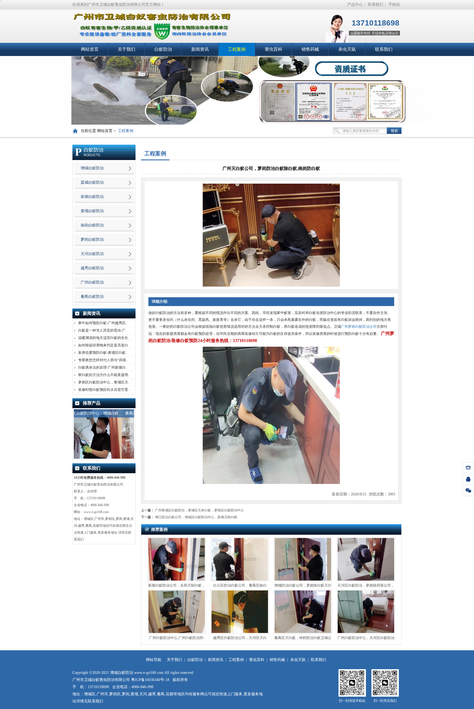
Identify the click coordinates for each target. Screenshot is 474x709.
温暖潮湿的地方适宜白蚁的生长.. (104, 338)
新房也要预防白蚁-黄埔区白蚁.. (102, 353)
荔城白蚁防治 (92, 182)
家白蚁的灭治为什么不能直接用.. (104, 375)
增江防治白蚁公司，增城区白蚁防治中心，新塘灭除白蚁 (196, 517)
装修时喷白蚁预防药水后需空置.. (104, 390)
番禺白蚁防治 (92, 297)
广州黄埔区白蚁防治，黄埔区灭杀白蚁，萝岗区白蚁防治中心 (199, 510)
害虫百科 (273, 49)
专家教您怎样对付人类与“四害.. (103, 360)
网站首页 (89, 49)
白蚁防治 (163, 49)
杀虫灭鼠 (347, 49)
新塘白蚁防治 (92, 197)
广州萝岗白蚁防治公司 (359, 326)
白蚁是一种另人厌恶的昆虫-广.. (102, 330)
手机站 (394, 4)
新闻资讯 (200, 49)
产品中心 (355, 4)
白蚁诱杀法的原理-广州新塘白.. (102, 367)
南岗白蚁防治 (92, 225)
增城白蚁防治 (92, 168)
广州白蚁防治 (92, 282)
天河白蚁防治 (92, 254)
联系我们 (375, 4)
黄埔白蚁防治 (92, 211)
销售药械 (310, 49)
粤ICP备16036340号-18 (150, 680)
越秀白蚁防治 (92, 268)
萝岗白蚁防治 (92, 239)
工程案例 (237, 49)
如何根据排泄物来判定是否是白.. (104, 345)
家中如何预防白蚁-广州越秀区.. (102, 323)
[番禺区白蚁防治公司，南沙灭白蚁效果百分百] (104, 457)
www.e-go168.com (96, 512)
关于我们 (126, 49)
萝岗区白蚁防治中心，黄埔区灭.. (104, 382)
